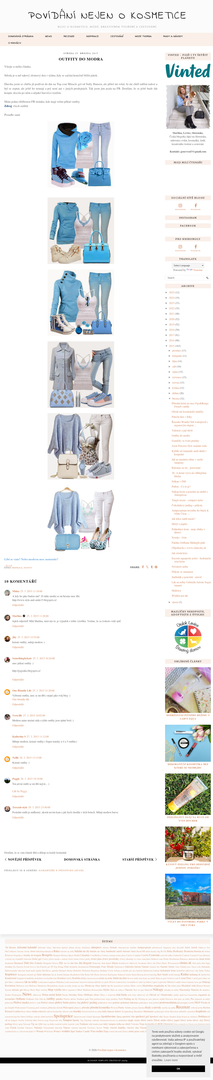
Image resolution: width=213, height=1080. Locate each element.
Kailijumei (112, 974)
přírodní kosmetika (100, 1007)
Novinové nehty (180, 566)
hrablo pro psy (129, 970)
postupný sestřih (187, 1002)
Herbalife (77, 970)
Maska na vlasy (92, 985)
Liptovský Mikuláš (166, 982)
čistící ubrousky (126, 958)
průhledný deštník (55, 1007)
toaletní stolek (61, 1024)
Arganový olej (169, 947)
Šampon (67, 1020)
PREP (197, 1002)
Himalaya (95, 970)
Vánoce (66, 1027)
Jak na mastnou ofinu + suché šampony (187, 461)
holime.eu (118, 970)
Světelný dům (31, 1020)
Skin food (174, 1011)
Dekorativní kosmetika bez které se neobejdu (188, 765)
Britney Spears (67, 955)
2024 (171, 297)
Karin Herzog (137, 974)
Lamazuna (42, 982)
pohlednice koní (145, 1002)
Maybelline (147, 985)
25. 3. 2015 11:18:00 (31, 591)
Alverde (113, 947)
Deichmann (174, 958)
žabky (142, 1031)
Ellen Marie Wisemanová (167, 963)
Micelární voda (188, 985)
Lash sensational (72, 982)
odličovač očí (143, 994)
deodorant (9, 963)
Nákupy (158, 989)
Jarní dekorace (44, 974)
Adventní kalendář (27, 947)
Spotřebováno (108, 1016)
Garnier (145, 966)
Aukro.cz (202, 947)
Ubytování (168, 1024)
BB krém (146, 951)
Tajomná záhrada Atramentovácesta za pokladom (105, 1020)
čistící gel (36, 958)
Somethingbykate (22, 658)
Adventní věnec (44, 947)
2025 (171, 292)
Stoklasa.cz (204, 1016)
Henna (69, 970)
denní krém (204, 958)
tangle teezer (134, 1020)
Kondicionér (11, 978)
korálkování (52, 978)
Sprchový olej (156, 1016)
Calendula (85, 955)
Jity (14, 637)
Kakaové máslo (124, 974)
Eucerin (20, 966)
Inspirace (92, 36)
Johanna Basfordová (71, 974)
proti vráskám (41, 1007)
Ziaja (106, 1031)
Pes (192, 998)
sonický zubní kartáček (43, 1016)
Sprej (118, 1016)
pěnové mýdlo (159, 998)
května (175, 388)
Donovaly (97, 963)
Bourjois (57, 955)
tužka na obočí (123, 1024)
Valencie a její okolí (182, 430)
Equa (208, 963)
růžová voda (68, 1011)
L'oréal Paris (185, 978)
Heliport (62, 970)
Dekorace (184, 958)
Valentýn (38, 1027)
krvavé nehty (133, 978)
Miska (15, 591)
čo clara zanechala (142, 958)
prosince (176, 350)
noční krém (55, 994)
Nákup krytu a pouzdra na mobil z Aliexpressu (190, 493)
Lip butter (147, 982)
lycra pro (198, 982)
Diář (26, 963)
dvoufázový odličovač (128, 963)
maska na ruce (78, 985)
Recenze (69, 36)
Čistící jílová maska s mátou (54, 958)
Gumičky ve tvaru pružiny (185, 440)
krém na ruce (120, 978)
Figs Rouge (59, 966)
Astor (187, 947)
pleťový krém (62, 1002)
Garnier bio (155, 966)
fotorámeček (83, 966)
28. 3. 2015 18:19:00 (32, 778)
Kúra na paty (161, 978)
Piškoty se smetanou (182, 571)
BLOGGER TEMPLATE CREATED (103, 1060)
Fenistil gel (45, 966)
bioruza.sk (199, 951)
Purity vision (124, 1007)
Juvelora (103, 974)
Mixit (32, 989)
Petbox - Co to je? (181, 486)
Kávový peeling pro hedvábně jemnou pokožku (188, 866)
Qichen (142, 1007)
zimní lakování (115, 1031)
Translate (198, 270)
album (71, 947)
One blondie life (20, 699)
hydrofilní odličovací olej (188, 970)
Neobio (8, 994)
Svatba (21, 1020)
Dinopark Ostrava (50, 963)
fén (38, 966)
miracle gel (17, 989)
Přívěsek (114, 1007)
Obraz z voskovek (107, 994)
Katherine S (19, 736)
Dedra (166, 958)
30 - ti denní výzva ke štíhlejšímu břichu (189, 474)
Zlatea (125, 1031)
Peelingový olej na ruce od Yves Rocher (188, 818)
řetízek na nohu (94, 1011)
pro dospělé (10, 1007)
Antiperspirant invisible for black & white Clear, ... (190, 512)
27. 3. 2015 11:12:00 (38, 736)
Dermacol (18, 963)
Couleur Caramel (189, 955)
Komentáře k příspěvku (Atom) (61, 870)
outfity (28, 568)
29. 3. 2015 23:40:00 (39, 807)
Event (26, 966)
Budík (77, 955)
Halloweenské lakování (15, 970)
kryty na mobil (149, 978)
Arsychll (180, 947)
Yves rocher (96, 1031)
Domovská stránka (20, 36)
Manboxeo (42, 985)
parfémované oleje (102, 998)
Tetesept (26, 1024)
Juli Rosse (95, 974)
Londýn (178, 982)
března (175, 398)
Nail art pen (138, 989)
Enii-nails (197, 963)
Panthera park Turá (85, 998)
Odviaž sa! (154, 994)
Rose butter (26, 1011)
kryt (140, 978)
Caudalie (137, 955)
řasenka (77, 1011)
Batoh (139, 951)
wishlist (66, 1031)
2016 (171, 340)
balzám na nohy (67, 951)
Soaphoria (201, 1011)
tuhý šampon (110, 1024)
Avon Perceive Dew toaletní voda (189, 445)
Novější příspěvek (25, 859)
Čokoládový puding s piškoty (187, 505)
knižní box (205, 974)
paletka (59, 998)
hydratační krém (168, 970)
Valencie (29, 1027)
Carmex (105, 955)
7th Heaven (10, 947)
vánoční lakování (78, 1027)
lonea (184, 982)
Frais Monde (107, 966)
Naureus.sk (196, 989)
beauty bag (155, 951)
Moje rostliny (41, 989)
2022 (171, 308)
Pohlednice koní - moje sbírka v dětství (188, 530)
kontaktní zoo (40, 978)
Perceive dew (171, 998)
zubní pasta (133, 1031)
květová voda (173, 978)
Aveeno (20, 951)
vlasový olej (133, 1027)
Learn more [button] (171, 1060)
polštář (156, 1002)
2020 (171, 319)
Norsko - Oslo (179, 537)
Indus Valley (204, 970)
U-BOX (159, 1024)
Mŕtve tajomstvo (69, 989)
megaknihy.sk (160, 985)
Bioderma (188, 951)
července (176, 377)
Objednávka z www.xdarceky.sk (189, 547)
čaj (13, 958)
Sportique (97, 1016)
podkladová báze (105, 1002)
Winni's (57, 1031)
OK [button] (178, 1068)
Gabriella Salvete (133, 966)
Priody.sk (205, 1002)
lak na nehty (30, 981)
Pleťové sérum (47, 1002)
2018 (171, 329)
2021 (171, 313)
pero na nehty (184, 998)
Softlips (29, 1016)
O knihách (14, 43)
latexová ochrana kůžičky (90, 982)
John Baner (85, 974)
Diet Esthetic (36, 963)
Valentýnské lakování (52, 1027)
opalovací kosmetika (188, 994)
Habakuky (206, 966)
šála (60, 1020)
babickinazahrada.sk (44, 951)
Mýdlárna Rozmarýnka (93, 989)
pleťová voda (34, 1002)
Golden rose (185, 966)
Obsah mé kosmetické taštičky (188, 411)
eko (154, 963)
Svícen (40, 1020)
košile (69, 978)
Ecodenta (142, 963)
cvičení (8, 958)
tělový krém (186, 1020)
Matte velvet (136, 985)
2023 (171, 303)
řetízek (85, 1011)
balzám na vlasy (97, 951)
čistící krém (73, 958)
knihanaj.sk (195, 974)
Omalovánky (167, 994)
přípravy (77, 1007)
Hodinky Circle (106, 970)
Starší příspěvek (138, 859)
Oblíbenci (88, 994)
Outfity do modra (181, 435)
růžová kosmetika (54, 1011)
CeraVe (144, 955)
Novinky (73, 994)
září (174, 366)
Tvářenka (135, 1024)
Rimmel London (13, 1011)
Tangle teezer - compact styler (187, 500)
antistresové (157, 947)
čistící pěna (96, 958)
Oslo (37, 998)
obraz (96, 994)
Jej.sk (53, 974)
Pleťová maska (21, 1002)
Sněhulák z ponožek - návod (187, 577)
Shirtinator (148, 1011)
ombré (176, 994)
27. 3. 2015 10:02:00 (34, 715)
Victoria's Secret (94, 1027)
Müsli (79, 989)
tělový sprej (17, 1024)
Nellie (15, 757)
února (175, 602)
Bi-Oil (163, 951)
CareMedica (95, 955)
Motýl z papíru (179, 524)
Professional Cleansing (25, 1007)
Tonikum (84, 1024)
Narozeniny (184, 989)
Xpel (72, 1031)
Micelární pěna (174, 985)
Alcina (78, 947)
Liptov (154, 982)
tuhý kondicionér (96, 1024)
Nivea (45, 994)
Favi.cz (33, 966)
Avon (32, 951)
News (48, 36)
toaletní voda (73, 1024)
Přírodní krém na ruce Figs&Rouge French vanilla (190, 404)
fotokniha (73, 966)
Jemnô (59, 974)
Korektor (61, 978)
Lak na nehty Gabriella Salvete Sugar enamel (191, 583)
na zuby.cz (119, 989)
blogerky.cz (18, 955)
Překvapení (68, 1007)
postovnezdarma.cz (170, 1002)
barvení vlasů (129, 951)
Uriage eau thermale (196, 1024)
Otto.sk (42, 998)
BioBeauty (178, 951)
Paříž (121, 998)
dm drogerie (85, 963)
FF (52, 966)
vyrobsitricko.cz (12, 1031)
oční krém (121, 994)
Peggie (16, 779)
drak (103, 963)
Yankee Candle (83, 1031)
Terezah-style (19, 807)
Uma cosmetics (180, 1024)
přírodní (86, 1007)
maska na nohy (65, 985)
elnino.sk (185, 963)
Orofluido (30, 998)
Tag (81, 1020)
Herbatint (86, 970)
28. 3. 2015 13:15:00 (31, 757)
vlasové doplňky (118, 1027)
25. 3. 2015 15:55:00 (28, 637)
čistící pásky (84, 958)
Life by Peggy (19, 791)
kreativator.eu (93, 978)
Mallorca (176, 590)
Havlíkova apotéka (50, 970)
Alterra (106, 947)
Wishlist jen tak (180, 595)
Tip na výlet (37, 1024)
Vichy (106, 1027)
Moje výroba (55, 989)
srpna (175, 371)
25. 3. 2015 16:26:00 (44, 658)
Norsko (65, 994)
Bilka (169, 951)
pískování (9, 1002)
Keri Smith (162, 974)
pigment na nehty (202, 998)
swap (46, 1020)
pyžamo (134, 1007)
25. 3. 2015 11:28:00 (38, 616)
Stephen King (175, 1016)
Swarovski (53, 1020)
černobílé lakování (23, 958)
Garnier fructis (167, 966)
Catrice (129, 955)
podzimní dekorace (129, 1002)
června (175, 382)
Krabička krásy (79, 978)
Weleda (39, 1031)
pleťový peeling (89, 1002)
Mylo (112, 989)
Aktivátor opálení (60, 947)
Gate (177, 966)
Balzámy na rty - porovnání (186, 467)
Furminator (119, 966)
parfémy (114, 998)
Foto (66, 966)
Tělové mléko (160, 1020)
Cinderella (177, 955)
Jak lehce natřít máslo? (183, 518)
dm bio (67, 963)
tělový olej (198, 1020)
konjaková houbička (25, 978)
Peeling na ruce (145, 998)
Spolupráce (63, 1016)
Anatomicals (123, 947)
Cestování (116, 36)
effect (149, 963)
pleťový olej (74, 1002)
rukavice (42, 1011)
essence (8, 966)
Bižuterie (9, 955)
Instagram (22, 974)
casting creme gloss (117, 955)
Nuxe (80, 994)
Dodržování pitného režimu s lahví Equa (188, 716)
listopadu (177, 355)
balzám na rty (82, 951)
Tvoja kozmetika (147, 1024)
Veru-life (17, 715)
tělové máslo (147, 1020)
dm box (74, 963)
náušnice (206, 989)
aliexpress (96, 947)
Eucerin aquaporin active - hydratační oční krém (191, 559)
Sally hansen (108, 1011)
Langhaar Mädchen (56, 982)
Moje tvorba (143, 36)
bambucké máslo (114, 951)
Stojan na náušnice (190, 1016)
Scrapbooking (127, 1011)
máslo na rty (107, 985)
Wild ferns (48, 1031)
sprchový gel (142, 1016)
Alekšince (86, 947)
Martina (17, 616)
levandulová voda (134, 982)
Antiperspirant (144, 947)
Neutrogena (17, 994)
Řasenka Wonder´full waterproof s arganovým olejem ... (190, 423)
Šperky (76, 1020)
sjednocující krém (162, 1011)
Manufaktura (52, 985)
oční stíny (132, 994)
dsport (108, 963)
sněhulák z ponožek (187, 1011)
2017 (171, 335)
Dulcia (115, 963)
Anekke (133, 947)
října (174, 361)
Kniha (185, 974)
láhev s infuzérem (16, 982)
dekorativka (194, 958)
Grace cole (196, 966)
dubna (175, 393)
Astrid (194, 947)
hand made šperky (34, 970)
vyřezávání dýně (26, 1031)
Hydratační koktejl (151, 970)
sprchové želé (128, 1016)
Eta (14, 966)
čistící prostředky (110, 958)
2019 (171, 324)
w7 (34, 1031)
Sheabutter (138, 1011)
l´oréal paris (197, 978)
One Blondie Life (21, 690)
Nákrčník (148, 989)
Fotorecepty (95, 966)
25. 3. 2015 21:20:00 (43, 690)
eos (203, 963)
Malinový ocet (22, 985)
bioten (207, 951)
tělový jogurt (173, 1020)
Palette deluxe (70, 998)
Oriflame (20, 998)
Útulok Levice (17, 1027)
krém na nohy (106, 978)
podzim (116, 1002)
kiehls (171, 974)
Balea (57, 951)
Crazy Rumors (204, 955)
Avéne (26, 951)
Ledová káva (121, 982)
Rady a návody (173, 36)
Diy (61, 963)
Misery (26, 989)
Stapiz (166, 1016)
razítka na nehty (168, 1007)
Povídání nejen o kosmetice (107, 16)
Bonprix (47, 955)
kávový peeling (150, 974)
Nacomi (128, 989)
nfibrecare (37, 994)
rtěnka (35, 1011)
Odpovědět (18, 605)
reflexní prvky (197, 1007)
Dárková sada (157, 958)
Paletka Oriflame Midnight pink (188, 542)
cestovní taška (166, 955)
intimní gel (31, 974)
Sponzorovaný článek (83, 1016)
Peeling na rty (130, 998)
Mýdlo (106, 989)
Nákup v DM (179, 481)
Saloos (118, 1011)
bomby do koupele (32, 955)
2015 (171, 345)
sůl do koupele (11, 1020)
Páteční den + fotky (182, 416)
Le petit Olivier (108, 982)
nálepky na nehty (171, 989)
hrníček (139, 970)
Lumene (190, 982)
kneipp (177, 974)
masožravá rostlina (122, 985)
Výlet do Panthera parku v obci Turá (188, 923)
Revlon (206, 1007)
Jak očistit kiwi (179, 553)
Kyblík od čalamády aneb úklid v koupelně (189, 452)
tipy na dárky (48, 1024)
